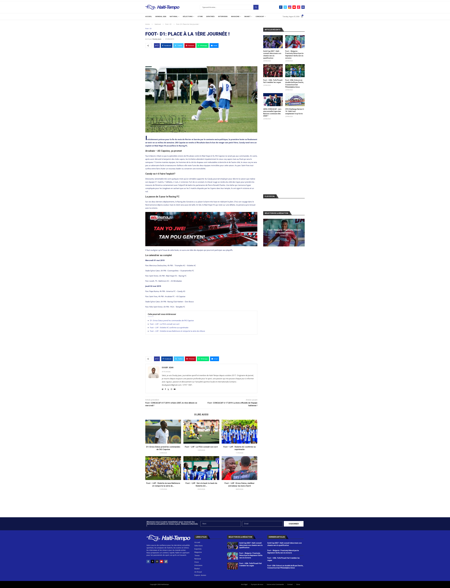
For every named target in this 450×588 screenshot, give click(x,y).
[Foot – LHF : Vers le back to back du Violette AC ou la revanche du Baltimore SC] (201, 468)
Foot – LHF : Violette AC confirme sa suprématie (169, 327)
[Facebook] (280, 7)
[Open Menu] (303, 7)
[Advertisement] (201, 56)
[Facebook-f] (148, 561)
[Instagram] (289, 7)
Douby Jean (156, 39)
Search (256, 7)
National (174, 16)
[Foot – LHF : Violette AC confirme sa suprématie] (239, 432)
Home (147, 24)
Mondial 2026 (160, 16)
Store (200, 16)
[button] (265, 232)
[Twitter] (285, 7)
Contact (290, 584)
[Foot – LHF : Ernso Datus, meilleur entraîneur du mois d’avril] (239, 468)
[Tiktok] (298, 7)
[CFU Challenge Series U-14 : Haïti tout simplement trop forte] (295, 99)
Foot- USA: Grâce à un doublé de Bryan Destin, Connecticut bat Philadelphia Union (294, 83)
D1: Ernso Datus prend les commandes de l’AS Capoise (172, 320)
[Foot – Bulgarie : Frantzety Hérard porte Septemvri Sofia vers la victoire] (295, 41)
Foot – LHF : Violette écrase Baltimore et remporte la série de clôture (177, 331)
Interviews (223, 16)
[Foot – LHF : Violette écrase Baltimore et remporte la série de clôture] (163, 468)
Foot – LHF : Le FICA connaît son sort (164, 324)
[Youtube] (294, 7)
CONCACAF (260, 16)
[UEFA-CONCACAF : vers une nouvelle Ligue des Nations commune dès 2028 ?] (273, 99)
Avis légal (244, 584)
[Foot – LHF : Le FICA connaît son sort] (201, 432)
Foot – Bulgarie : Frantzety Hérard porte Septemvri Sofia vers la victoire (294, 54)
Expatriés (210, 16)
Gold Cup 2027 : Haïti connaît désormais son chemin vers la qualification (272, 54)
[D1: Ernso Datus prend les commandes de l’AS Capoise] (163, 432)
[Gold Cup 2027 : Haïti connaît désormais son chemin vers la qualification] (273, 41)
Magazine (235, 16)
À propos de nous (257, 584)
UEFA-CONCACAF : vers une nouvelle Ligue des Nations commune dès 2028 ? (272, 112)
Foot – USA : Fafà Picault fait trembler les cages (273, 81)
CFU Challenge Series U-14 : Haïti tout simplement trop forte (294, 111)
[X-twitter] (152, 561)
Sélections (188, 16)
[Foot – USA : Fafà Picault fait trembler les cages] (273, 70)
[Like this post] (157, 45)
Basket (247, 16)
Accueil (148, 16)
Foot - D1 (168, 24)
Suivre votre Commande (275, 584)
